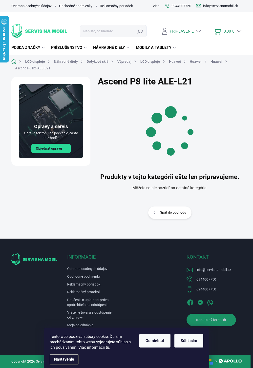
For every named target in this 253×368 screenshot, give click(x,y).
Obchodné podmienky (75, 6)
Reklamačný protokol (83, 292)
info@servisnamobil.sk (213, 270)
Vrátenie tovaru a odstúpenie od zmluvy (89, 314)
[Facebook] (190, 301)
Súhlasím (189, 340)
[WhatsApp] (210, 301)
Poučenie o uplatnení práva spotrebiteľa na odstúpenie (88, 302)
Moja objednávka (80, 325)
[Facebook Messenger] (200, 301)
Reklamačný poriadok (116, 6)
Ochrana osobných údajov (31, 6)
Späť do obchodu (173, 212)
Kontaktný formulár (211, 320)
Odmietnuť (155, 340)
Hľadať (140, 31)
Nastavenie (64, 359)
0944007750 (206, 279)
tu (107, 347)
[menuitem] (28, 47)
